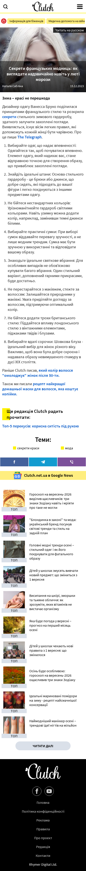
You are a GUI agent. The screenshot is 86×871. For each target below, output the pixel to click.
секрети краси (28, 448)
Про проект (43, 838)
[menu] (80, 7)
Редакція (43, 846)
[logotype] (43, 6)
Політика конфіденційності (43, 811)
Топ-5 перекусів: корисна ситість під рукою (40, 426)
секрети (9, 116)
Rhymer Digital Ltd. (43, 864)
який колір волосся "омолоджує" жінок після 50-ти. (37, 373)
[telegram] (43, 462)
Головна (43, 802)
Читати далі (43, 746)
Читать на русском (69, 30)
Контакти (43, 855)
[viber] (72, 462)
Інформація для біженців (26, 21)
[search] (5, 7)
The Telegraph (29, 137)
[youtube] (49, 791)
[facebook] (14, 462)
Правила (43, 829)
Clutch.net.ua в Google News (48, 475)
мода (69, 448)
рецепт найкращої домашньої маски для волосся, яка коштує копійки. (40, 388)
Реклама (43, 820)
